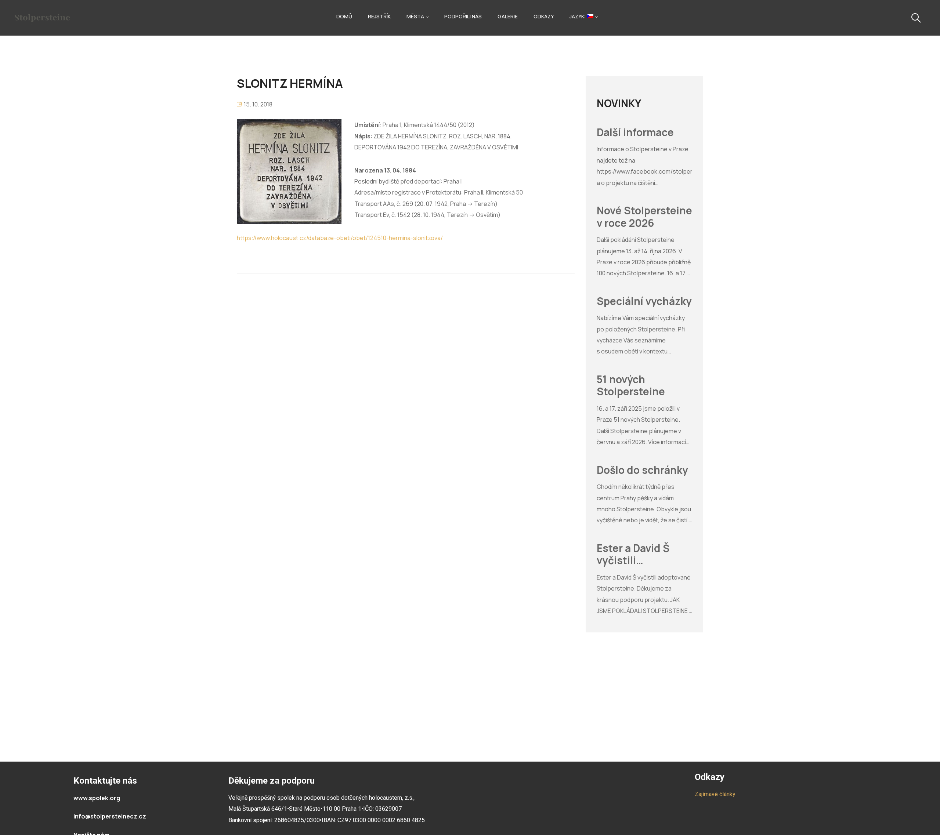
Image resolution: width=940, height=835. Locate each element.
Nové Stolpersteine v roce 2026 (644, 216)
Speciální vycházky (644, 301)
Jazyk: (578, 16)
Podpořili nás (463, 16)
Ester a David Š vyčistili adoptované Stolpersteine (633, 554)
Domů (344, 16)
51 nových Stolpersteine (631, 385)
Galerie (508, 16)
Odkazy (544, 16)
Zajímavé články (715, 794)
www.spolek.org (96, 798)
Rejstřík (379, 16)
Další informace (635, 132)
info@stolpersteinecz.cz (109, 816)
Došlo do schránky (642, 470)
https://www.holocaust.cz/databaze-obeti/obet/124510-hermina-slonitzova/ (340, 238)
